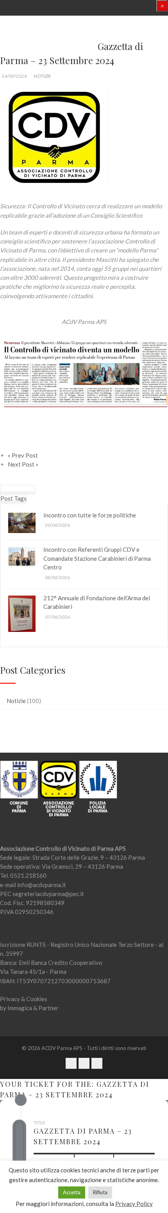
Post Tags (13, 498)
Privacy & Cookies (23, 998)
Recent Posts (17, 488)
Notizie (42, 76)
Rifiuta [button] (100, 1192)
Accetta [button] (71, 1192)
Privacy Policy (134, 1203)
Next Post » (23, 464)
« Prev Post (23, 455)
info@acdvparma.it (41, 884)
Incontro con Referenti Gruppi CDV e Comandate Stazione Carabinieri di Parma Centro (97, 558)
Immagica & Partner (33, 1007)
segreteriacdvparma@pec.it (48, 893)
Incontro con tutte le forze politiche (89, 515)
